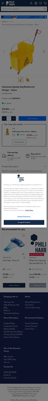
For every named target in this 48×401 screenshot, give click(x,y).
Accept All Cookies (24, 222)
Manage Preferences (23, 216)
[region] (24, 200)
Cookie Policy (29, 210)
